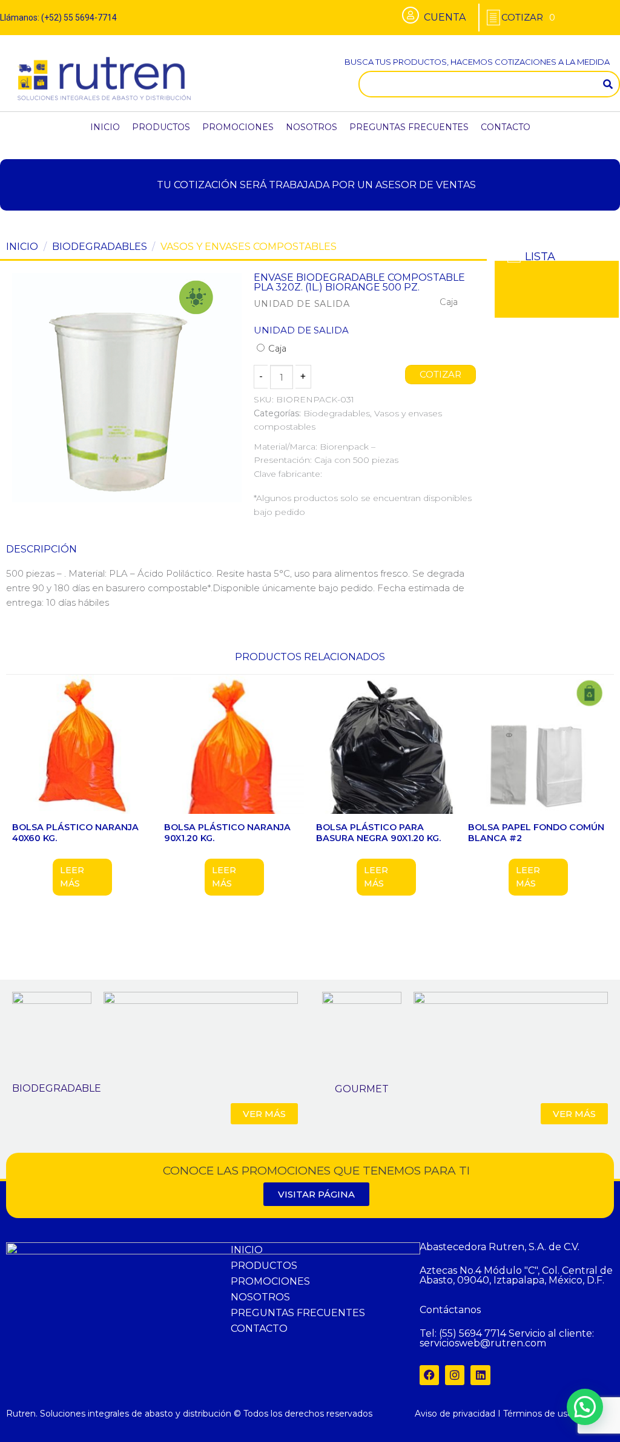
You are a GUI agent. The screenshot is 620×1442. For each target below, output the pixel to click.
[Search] (608, 84)
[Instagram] (454, 1375)
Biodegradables (99, 246)
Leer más (72, 877)
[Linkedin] (480, 1375)
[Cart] (528, 17)
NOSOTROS (311, 127)
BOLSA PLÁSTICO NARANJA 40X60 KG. (75, 833)
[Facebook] (429, 1375)
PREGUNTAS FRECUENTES (409, 127)
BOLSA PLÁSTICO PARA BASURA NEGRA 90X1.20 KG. (378, 833)
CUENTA (445, 17)
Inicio (22, 246)
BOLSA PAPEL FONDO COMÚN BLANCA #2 (536, 833)
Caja (276, 348)
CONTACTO (505, 127)
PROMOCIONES (238, 127)
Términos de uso (538, 1413)
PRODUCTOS (161, 127)
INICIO (105, 127)
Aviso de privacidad (455, 1413)
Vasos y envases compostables (248, 246)
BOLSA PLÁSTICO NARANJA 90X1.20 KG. (227, 833)
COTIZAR (440, 374)
